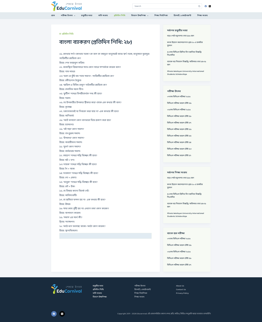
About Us (180, 286)
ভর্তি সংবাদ (103, 15)
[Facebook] (206, 6)
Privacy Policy (182, 293)
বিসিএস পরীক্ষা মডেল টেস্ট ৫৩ (179, 149)
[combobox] (165, 6)
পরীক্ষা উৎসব (67, 15)
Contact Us (181, 289)
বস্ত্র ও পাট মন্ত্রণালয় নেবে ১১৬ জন (180, 36)
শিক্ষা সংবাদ (202, 15)
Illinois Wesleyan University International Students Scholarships (185, 73)
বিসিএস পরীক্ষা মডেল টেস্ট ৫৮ (179, 116)
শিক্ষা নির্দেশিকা (161, 15)
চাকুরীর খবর (86, 15)
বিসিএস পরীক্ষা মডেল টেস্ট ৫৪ (179, 142)
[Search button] (199, 6)
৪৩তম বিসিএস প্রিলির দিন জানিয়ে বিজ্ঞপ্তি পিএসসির (184, 53)
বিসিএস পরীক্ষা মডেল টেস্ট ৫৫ (179, 136)
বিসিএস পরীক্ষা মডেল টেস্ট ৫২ (179, 155)
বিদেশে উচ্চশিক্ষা (138, 15)
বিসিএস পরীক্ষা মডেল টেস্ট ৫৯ (179, 103)
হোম (53, 15)
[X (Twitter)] (210, 6)
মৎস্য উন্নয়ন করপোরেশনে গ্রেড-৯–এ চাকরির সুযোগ (185, 44)
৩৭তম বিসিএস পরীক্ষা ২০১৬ (178, 96)
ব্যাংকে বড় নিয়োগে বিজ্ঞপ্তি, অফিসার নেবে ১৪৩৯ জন (186, 63)
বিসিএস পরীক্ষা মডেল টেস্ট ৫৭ (179, 123)
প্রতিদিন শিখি (119, 15)
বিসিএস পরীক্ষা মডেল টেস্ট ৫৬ (179, 129)
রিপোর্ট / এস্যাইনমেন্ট (182, 15)
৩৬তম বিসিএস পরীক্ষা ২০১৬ (179, 110)
